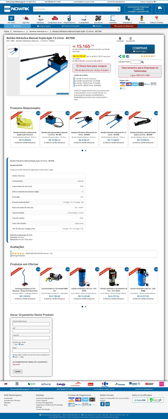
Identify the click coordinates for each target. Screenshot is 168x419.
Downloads (8, 398)
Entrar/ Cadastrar (147, 2)
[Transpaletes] (84, 18)
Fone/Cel (16, 335)
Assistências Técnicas (12, 400)
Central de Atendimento (116, 2)
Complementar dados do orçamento (30, 363)
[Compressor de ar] (55, 18)
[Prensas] (142, 18)
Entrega (39, 407)
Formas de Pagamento (44, 403)
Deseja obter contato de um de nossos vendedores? (31, 355)
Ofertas (18, 26)
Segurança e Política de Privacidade (49, 405)
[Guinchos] (113, 18)
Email (14, 348)
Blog (5, 405)
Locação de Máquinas (124, 26)
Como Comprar (41, 400)
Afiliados (98, 26)
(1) (154, 56)
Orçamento (130, 41)
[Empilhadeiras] (69, 18)
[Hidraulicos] (127, 18)
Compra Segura (45, 26)
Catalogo (120, 41)
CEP (14, 328)
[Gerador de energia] (98, 18)
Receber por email (19, 342)
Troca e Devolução (43, 409)
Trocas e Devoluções (71, 26)
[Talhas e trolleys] (156, 18)
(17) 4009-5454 (30, 2)
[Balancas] (40, 18)
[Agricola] (26, 18)
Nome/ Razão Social (20, 321)
